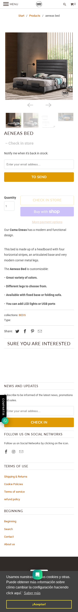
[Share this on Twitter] (16, 331)
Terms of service (14, 491)
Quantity (10, 197)
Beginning (10, 521)
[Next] (48, 104)
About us (9, 544)
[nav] (10, 4)
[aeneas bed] (39, 66)
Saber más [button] (32, 593)
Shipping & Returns (15, 476)
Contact (9, 536)
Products (34, 15)
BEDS (22, 315)
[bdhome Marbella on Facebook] (6, 451)
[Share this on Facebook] (24, 331)
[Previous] (30, 104)
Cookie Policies (13, 484)
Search (8, 529)
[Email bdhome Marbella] (21, 451)
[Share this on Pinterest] (31, 331)
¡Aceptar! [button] (39, 604)
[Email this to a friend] (39, 331)
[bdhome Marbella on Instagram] (14, 451)
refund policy (12, 499)
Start (21, 15)
